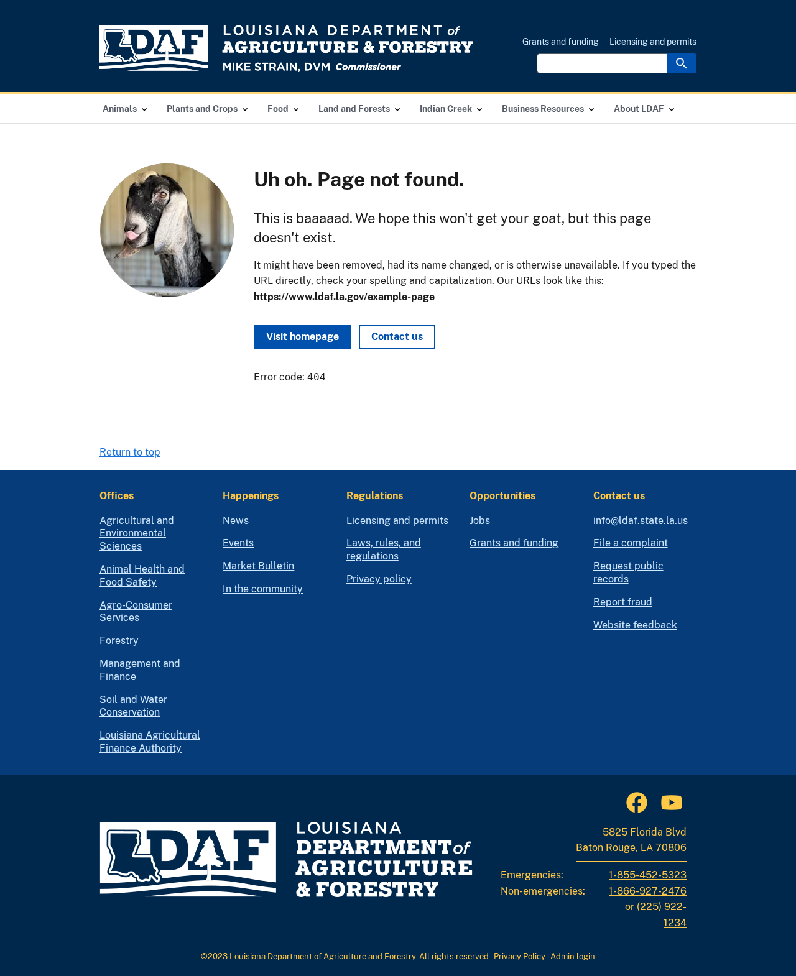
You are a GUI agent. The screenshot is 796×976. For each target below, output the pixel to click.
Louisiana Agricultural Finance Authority (150, 741)
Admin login (572, 956)
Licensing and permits (652, 41)
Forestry (119, 641)
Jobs (480, 521)
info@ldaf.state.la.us (640, 521)
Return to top (130, 452)
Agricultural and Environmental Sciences (137, 534)
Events (238, 543)
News (236, 521)
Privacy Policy (519, 956)
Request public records (628, 572)
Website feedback (635, 625)
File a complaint (630, 543)
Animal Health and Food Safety (142, 575)
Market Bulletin (258, 566)
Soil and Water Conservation (133, 706)
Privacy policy (379, 579)
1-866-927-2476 (648, 891)
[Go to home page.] (286, 48)
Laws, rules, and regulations (383, 549)
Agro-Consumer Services (136, 611)
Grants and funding (560, 41)
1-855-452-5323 (648, 875)
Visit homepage (302, 337)
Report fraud (622, 602)
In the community (263, 589)
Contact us (397, 337)
